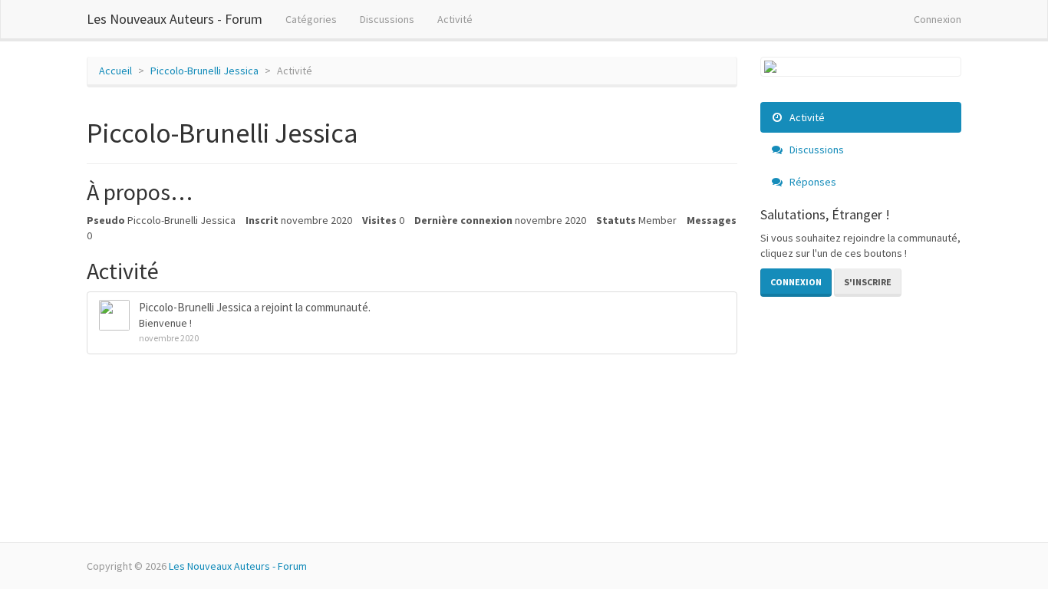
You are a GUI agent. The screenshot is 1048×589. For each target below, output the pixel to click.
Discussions (387, 19)
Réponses (811, 182)
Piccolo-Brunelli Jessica (195, 307)
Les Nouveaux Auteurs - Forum (174, 19)
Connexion (937, 19)
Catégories (311, 19)
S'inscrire (867, 282)
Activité (455, 19)
